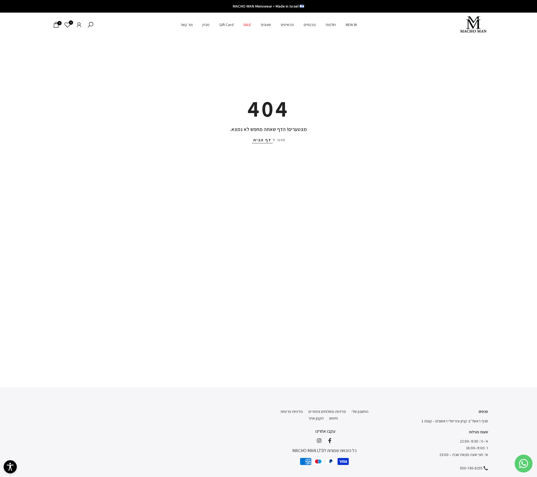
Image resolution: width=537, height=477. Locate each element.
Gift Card (226, 24)
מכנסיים (310, 24)
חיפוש (333, 418)
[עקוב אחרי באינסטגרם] (319, 440)
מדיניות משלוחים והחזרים (327, 411)
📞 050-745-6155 (474, 468)
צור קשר (186, 24)
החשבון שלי (360, 411)
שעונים (266, 24)
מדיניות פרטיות (292, 411)
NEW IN (351, 24)
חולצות (331, 24)
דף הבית (262, 139)
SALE (247, 24)
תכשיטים (287, 24)
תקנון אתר (316, 418)
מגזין (205, 24)
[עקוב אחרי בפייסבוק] (329, 440)
